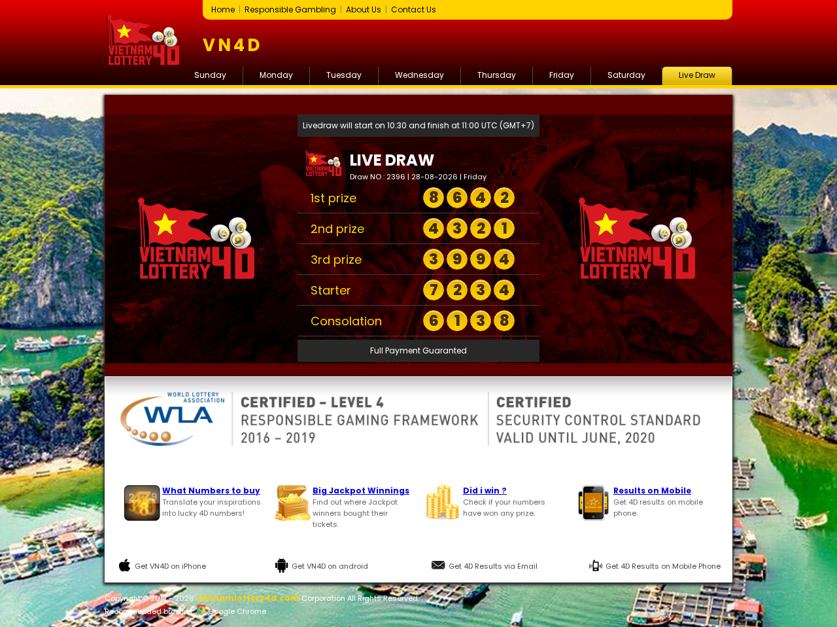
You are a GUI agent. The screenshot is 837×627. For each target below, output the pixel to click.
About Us (363, 9)
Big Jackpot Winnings (361, 490)
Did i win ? (485, 490)
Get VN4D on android (330, 566)
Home (223, 9)
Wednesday (419, 75)
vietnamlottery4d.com (247, 597)
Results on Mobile (652, 490)
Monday (276, 75)
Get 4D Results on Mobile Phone (663, 566)
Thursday (496, 75)
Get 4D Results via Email (493, 566)
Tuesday (344, 75)
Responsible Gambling (290, 9)
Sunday (210, 75)
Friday (561, 75)
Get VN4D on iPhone (170, 566)
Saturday (626, 75)
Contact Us (413, 9)
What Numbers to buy (211, 490)
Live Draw (697, 75)
